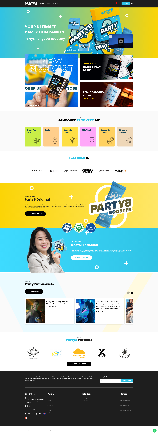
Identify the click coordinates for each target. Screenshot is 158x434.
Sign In (49, 410)
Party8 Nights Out (124, 405)
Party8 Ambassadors (125, 410)
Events (49, 408)
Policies (117, 430)
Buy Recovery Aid (35, 214)
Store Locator (85, 400)
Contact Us (48, 3)
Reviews (42, 3)
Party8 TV (122, 408)
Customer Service (86, 403)
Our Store (55, 3)
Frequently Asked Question (88, 398)
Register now (51, 413)
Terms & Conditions (128, 430)
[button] (128, 293)
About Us (50, 398)
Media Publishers (52, 403)
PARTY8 (31, 3)
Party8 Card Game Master (126, 398)
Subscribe (127, 380)
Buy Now (125, 3)
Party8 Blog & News (125, 400)
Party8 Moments (34, 292)
